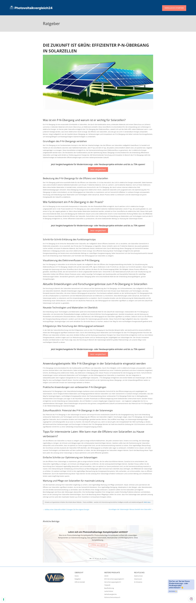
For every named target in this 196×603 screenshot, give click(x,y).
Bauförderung (109, 588)
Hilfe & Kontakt (80, 582)
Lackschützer (108, 591)
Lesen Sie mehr (98, 545)
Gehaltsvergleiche (110, 594)
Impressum (138, 579)
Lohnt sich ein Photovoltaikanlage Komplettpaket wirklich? (98, 532)
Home (77, 576)
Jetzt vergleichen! (98, 169)
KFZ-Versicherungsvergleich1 (114, 579)
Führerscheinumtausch (112, 597)
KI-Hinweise (138, 582)
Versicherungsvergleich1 (112, 582)
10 (105, 558)
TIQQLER (107, 585)
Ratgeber (78, 579)
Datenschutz (138, 576)
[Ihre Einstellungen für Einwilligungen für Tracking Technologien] (4, 599)
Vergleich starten (174, 8)
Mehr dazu (147, 502)
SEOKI (106, 576)
